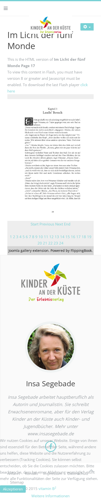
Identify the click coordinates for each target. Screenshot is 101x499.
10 (40, 236)
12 (51, 236)
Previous (46, 224)
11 (46, 236)
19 (89, 236)
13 (57, 236)
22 (50, 243)
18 (84, 236)
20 (40, 243)
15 (67, 236)
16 (73, 236)
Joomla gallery (20, 250)
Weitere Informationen (50, 495)
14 (62, 236)
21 (45, 243)
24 (61, 243)
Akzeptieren (13, 489)
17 (78, 236)
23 (56, 243)
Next (59, 224)
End (67, 224)
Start (34, 224)
